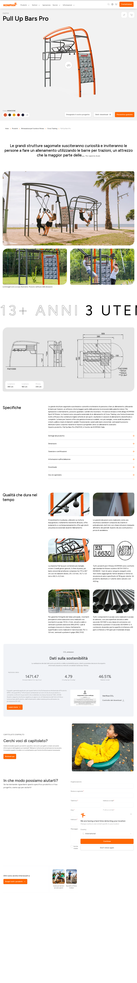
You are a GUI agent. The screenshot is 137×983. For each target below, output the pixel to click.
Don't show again (107, 848)
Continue (107, 841)
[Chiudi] (131, 814)
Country (83, 829)
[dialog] (68, 491)
